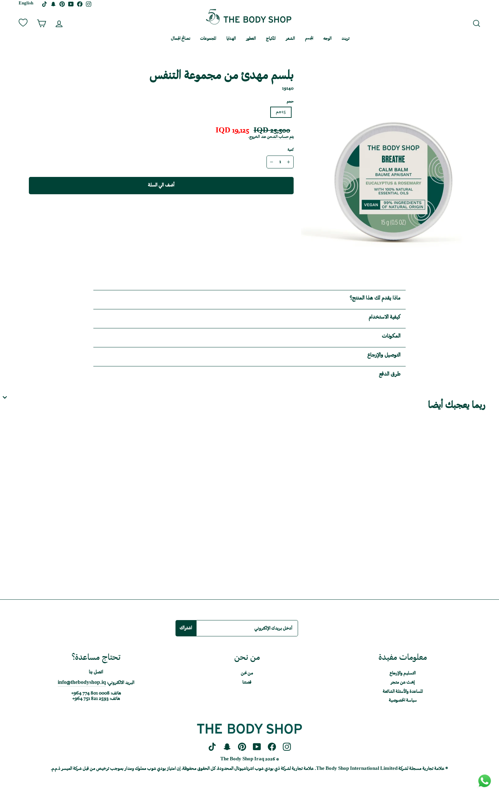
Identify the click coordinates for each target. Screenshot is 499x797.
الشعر (290, 39)
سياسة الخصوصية (403, 701)
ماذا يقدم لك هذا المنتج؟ (375, 298)
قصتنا (247, 683)
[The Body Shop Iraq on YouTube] (257, 747)
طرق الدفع (390, 374)
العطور (251, 39)
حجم (290, 102)
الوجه (328, 39)
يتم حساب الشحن (280, 137)
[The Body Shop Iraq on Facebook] (272, 747)
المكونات (391, 336)
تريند (345, 39)
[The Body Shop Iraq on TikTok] (212, 747)
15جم (281, 112)
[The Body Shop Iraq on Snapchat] (227, 747)
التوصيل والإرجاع (384, 355)
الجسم (309, 39)
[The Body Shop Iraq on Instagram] (287, 747)
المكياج (271, 39)
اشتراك (186, 628)
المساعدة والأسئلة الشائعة (403, 692)
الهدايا (231, 39)
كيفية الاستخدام (385, 317)
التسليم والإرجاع (403, 673)
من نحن (155, 39)
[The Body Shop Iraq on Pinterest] (242, 747)
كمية (291, 150)
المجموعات (208, 39)
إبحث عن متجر (403, 683)
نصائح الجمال (180, 39)
